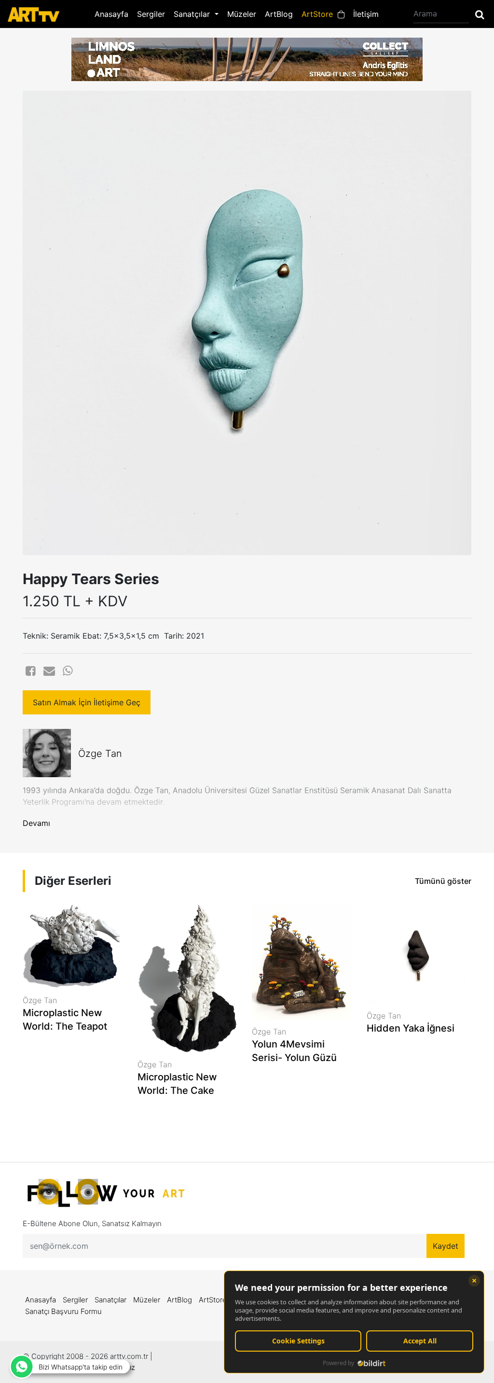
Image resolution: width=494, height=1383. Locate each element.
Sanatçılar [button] (193, 14)
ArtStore (320, 14)
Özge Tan (100, 753)
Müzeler (241, 14)
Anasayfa (111, 14)
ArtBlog (279, 14)
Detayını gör (72, 1058)
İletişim (366, 14)
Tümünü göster (443, 881)
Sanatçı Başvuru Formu (63, 1311)
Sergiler (151, 14)
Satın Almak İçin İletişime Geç (86, 702)
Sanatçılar (110, 1299)
